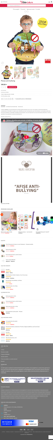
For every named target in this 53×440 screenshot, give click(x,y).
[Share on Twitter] (6, 99)
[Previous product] (28, 11)
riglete (27, 396)
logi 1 (2, 394)
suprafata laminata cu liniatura (34, 396)
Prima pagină (16, 9)
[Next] (49, 39)
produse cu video (18, 396)
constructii (29, 390)
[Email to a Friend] (8, 99)
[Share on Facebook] (4, 99)
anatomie (7, 390)
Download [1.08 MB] (5, 203)
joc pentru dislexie (31, 392)
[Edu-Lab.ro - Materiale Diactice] (26, 2)
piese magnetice (47, 394)
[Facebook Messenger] (52, 222)
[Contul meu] (49, 2)
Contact (2, 349)
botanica (17, 390)
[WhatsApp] (52, 220)
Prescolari (23, 9)
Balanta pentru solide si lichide (6, 231)
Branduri (3, 361)
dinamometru (3, 392)
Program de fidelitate (5, 354)
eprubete (8, 392)
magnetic (10, 394)
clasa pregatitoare (23, 390)
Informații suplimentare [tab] (11, 106)
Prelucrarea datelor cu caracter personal (9, 359)
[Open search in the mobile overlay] (26, 5)
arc (10, 390)
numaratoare (34, 394)
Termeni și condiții (4, 352)
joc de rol (25, 392)
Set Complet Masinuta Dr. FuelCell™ (42, 231)
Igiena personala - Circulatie (33, 9)
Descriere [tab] (3, 106)
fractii (12, 392)
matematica (23, 394)
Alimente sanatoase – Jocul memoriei (25, 231)
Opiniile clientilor (4, 356)
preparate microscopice (10, 396)
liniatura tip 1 (48, 392)
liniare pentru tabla (41, 392)
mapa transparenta (16, 394)
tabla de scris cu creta (43, 396)
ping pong (3, 396)
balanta (13, 390)
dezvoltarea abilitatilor (36, 390)
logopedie (6, 394)
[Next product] (25, 11)
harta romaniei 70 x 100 (19, 392)
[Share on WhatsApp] (2, 99)
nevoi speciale (28, 394)
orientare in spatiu (40, 394)
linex (36, 392)
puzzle (23, 396)
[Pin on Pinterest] (10, 99)
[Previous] (3, 39)
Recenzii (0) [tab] (20, 106)
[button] (4, 1)
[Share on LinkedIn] (13, 99)
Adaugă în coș (12, 87)
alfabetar (2, 390)
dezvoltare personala (44, 390)
